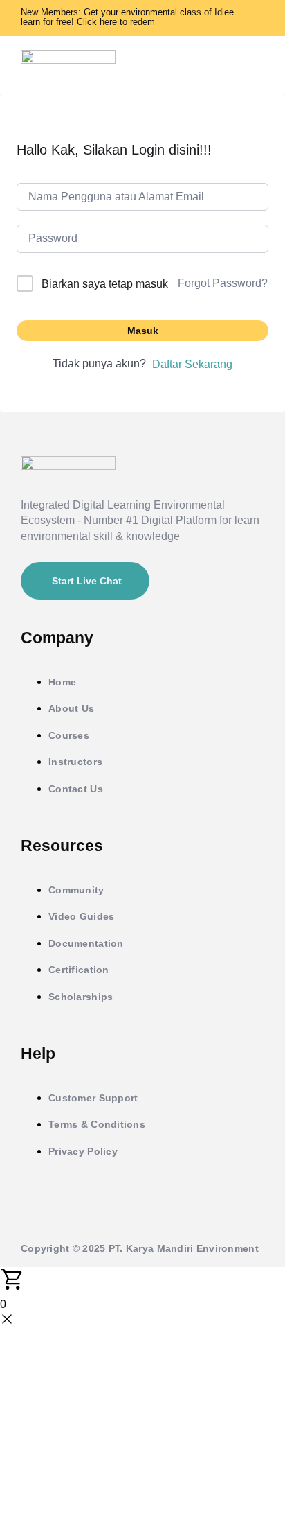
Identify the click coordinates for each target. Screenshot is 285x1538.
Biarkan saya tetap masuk (105, 284)
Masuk (142, 330)
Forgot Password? (223, 283)
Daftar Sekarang (192, 364)
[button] (258, 65)
